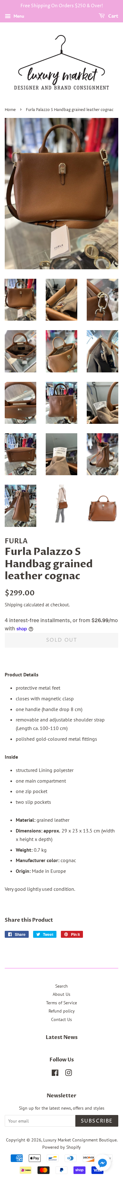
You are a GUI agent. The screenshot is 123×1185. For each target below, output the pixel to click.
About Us (61, 994)
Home (10, 110)
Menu (18, 16)
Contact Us (61, 1019)
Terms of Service (61, 1003)
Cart (112, 16)
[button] (102, 1163)
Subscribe (97, 1121)
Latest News (62, 1037)
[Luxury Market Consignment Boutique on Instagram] (68, 1074)
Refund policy (62, 1011)
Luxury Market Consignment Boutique (80, 1140)
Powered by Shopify (61, 1147)
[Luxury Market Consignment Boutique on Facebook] (55, 1074)
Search (61, 986)
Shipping (13, 605)
